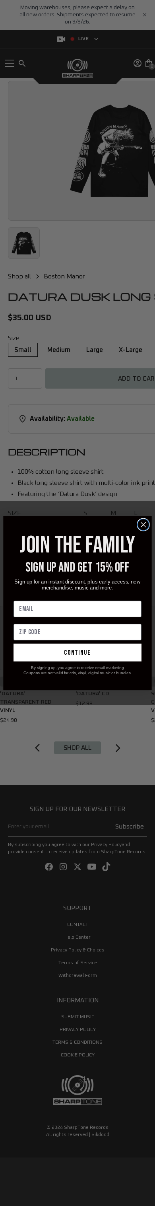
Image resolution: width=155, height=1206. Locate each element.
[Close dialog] (143, 524)
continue (77, 652)
